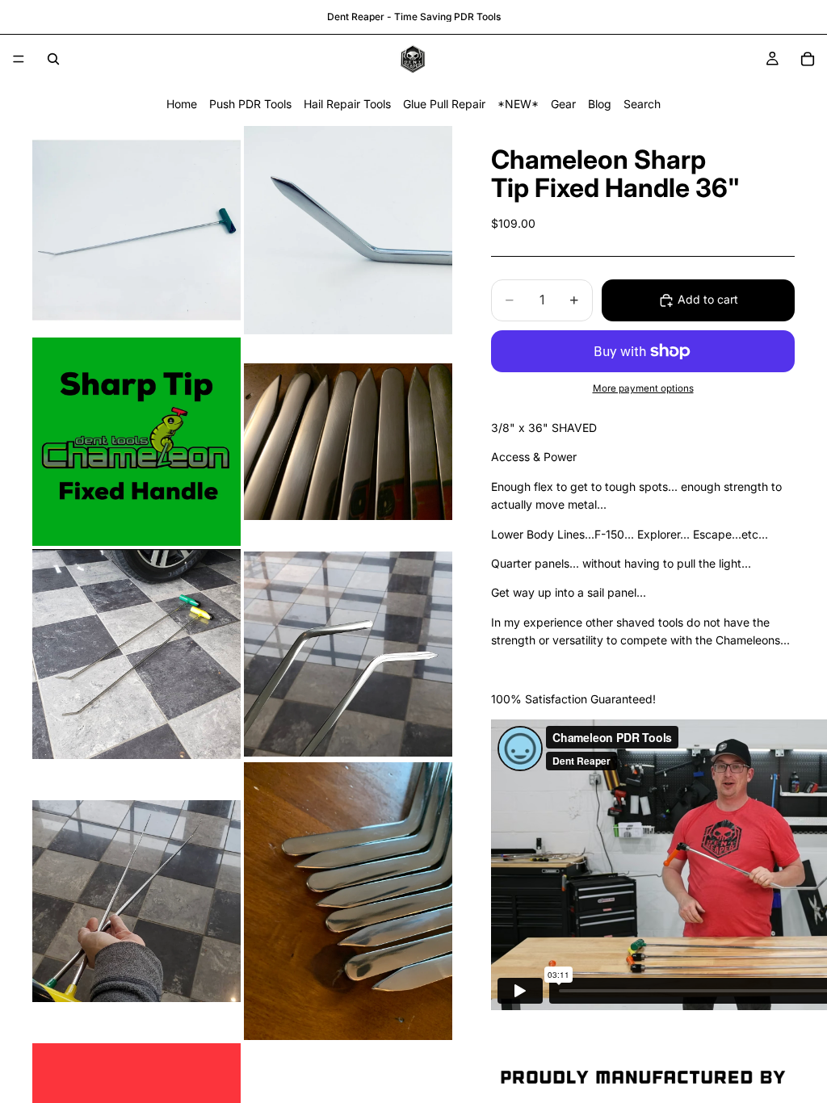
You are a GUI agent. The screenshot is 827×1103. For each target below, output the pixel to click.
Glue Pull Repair (444, 104)
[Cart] (807, 59)
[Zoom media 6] (348, 654)
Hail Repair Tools (347, 104)
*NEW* (518, 104)
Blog (599, 104)
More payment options (643, 388)
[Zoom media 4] (348, 442)
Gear (563, 104)
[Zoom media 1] (136, 230)
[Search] (53, 59)
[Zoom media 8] (348, 901)
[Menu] (18, 59)
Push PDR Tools (250, 104)
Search (642, 104)
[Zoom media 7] (136, 901)
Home (181, 104)
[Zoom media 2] (348, 230)
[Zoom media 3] (136, 442)
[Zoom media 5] (136, 654)
